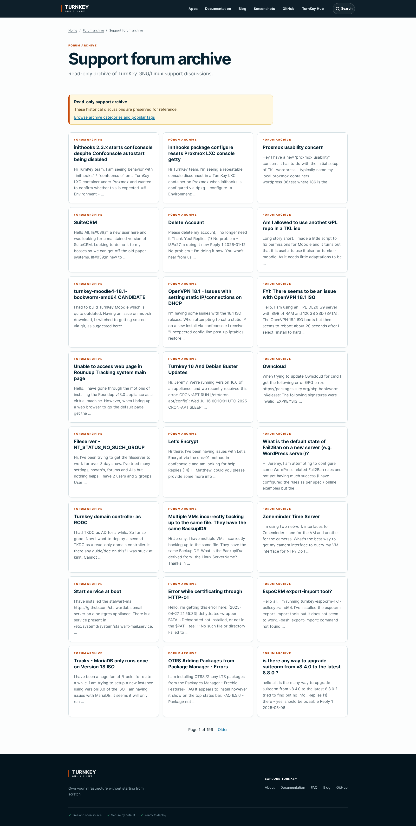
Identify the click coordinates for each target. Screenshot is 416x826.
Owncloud (274, 366)
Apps (193, 8)
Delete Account (186, 222)
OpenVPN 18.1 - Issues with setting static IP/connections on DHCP (205, 297)
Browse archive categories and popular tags (114, 117)
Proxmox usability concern (293, 147)
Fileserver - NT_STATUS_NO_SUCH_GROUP (109, 444)
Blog (242, 8)
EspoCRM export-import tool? (297, 591)
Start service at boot (97, 591)
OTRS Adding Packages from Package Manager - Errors (201, 664)
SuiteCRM (85, 222)
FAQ (314, 787)
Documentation (218, 8)
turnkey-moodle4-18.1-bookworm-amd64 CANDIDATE (109, 294)
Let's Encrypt (183, 441)
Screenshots (264, 8)
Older (223, 729)
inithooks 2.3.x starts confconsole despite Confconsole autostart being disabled (113, 153)
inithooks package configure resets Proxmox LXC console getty (201, 153)
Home (72, 30)
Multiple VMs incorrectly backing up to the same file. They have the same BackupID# (207, 522)
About (270, 787)
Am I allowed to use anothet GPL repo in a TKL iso (300, 225)
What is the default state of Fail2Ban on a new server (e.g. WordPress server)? (297, 447)
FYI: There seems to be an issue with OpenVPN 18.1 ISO (299, 294)
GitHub (289, 8)
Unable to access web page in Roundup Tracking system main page (110, 372)
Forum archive (93, 30)
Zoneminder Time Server (291, 516)
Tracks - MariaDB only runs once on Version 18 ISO (111, 664)
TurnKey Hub (313, 8)
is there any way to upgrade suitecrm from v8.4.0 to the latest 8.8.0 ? (302, 667)
